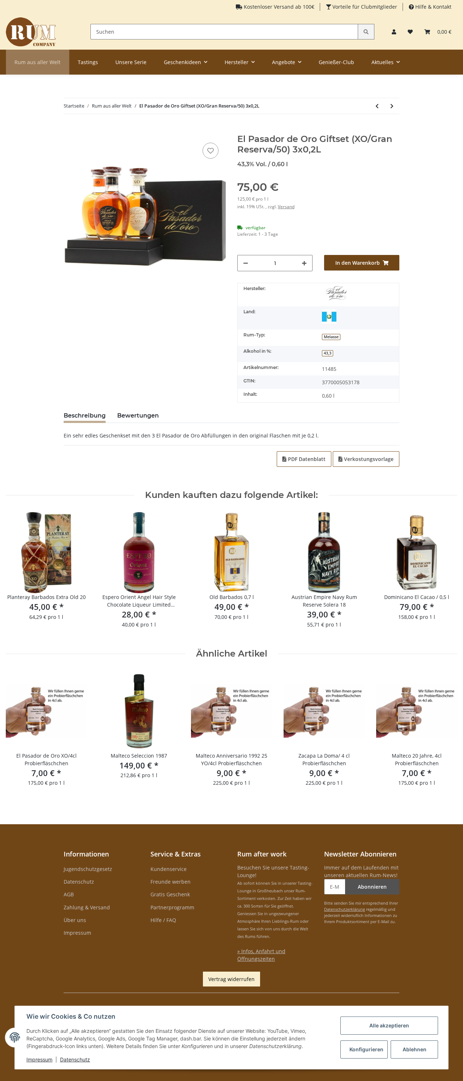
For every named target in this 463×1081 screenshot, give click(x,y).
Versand (286, 207)
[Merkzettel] (410, 31)
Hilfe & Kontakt (432, 6)
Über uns (75, 920)
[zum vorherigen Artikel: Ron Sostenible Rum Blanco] (377, 106)
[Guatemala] (329, 316)
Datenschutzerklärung (344, 909)
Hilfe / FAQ (163, 920)
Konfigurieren (366, 1049)
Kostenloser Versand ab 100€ (278, 6)
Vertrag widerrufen (231, 979)
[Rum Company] (31, 32)
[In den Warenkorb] (69, 130)
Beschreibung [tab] (85, 415)
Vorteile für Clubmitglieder (364, 6)
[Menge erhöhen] (304, 263)
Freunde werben (170, 881)
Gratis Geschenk (170, 894)
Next (445, 574)
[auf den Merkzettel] (210, 151)
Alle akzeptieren (389, 1025)
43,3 (327, 353)
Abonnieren (372, 886)
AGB (69, 894)
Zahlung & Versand (87, 907)
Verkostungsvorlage (368, 459)
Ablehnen (414, 1049)
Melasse (331, 336)
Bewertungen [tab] (138, 415)
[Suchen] (366, 31)
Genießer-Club (336, 62)
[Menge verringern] (246, 263)
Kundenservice (168, 869)
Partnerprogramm (172, 907)
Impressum (77, 932)
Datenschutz (79, 881)
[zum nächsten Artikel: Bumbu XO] (392, 106)
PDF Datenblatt (306, 459)
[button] (394, 31)
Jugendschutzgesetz (88, 869)
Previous (18, 574)
